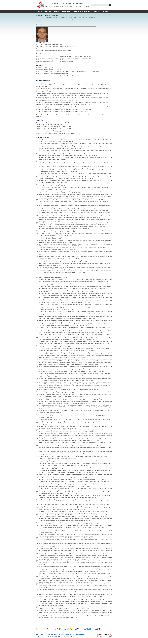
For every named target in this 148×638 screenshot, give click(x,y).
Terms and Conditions (51, 634)
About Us (96, 11)
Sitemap (75, 634)
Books (56, 11)
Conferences (66, 11)
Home (40, 11)
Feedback (68, 634)
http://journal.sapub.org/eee (46, 24)
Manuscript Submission (82, 11)
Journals (48, 11)
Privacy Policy (61, 634)
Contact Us (81, 634)
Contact (105, 11)
